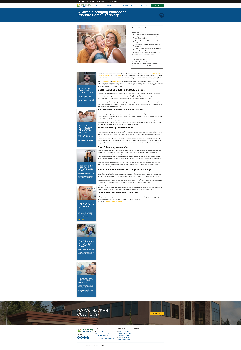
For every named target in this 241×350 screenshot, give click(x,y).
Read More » (81, 104)
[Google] (84, 337)
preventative (106, 81)
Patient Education (137, 32)
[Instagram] (81, 337)
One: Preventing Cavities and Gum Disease (144, 54)
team (119, 75)
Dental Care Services (126, 5)
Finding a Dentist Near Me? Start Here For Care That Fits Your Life (148, 45)
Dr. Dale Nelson (107, 75)
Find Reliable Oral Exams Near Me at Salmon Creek (147, 52)
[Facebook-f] (78, 337)
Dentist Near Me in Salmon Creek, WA (143, 65)
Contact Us (144, 5)
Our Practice (108, 5)
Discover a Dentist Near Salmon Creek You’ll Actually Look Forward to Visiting (148, 49)
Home (96, 5)
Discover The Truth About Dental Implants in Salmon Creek (148, 41)
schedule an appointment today (114, 201)
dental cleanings (116, 81)
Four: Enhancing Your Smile (140, 61)
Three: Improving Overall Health (141, 59)
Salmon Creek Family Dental (151, 73)
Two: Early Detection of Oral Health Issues (144, 57)
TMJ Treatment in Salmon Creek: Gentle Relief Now (147, 34)
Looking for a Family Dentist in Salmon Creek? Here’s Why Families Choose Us (148, 37)
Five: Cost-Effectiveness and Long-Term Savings (146, 63)
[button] (161, 27)
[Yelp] (87, 337)
